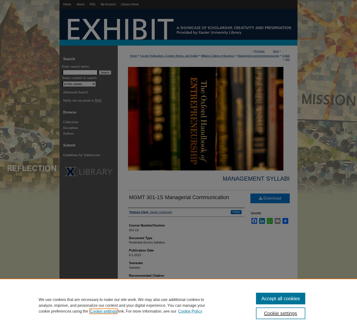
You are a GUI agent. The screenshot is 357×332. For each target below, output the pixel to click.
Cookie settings (103, 311)
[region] (178, 305)
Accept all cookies (280, 298)
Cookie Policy (190, 311)
